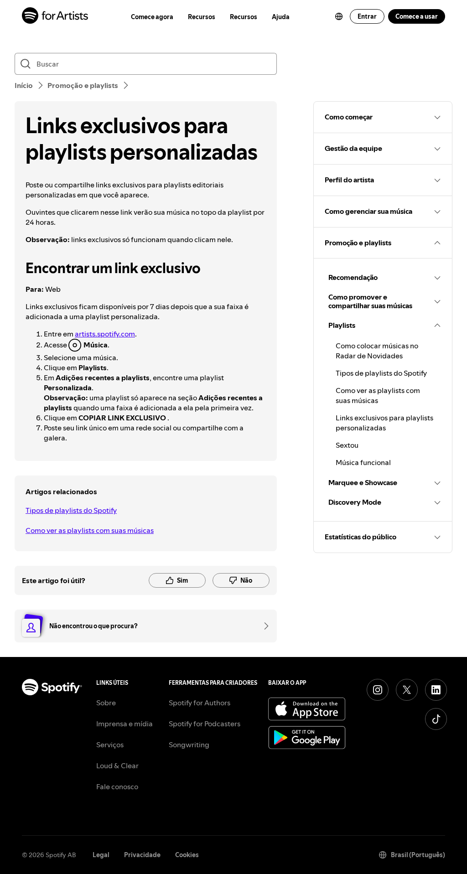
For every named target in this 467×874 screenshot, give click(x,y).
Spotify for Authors (199, 703)
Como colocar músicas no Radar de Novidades (377, 351)
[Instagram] (378, 690)
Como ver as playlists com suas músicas (90, 530)
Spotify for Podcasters (204, 724)
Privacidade (142, 854)
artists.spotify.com (105, 334)
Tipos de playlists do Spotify (71, 510)
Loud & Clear (117, 765)
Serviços (110, 745)
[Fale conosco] (263, 626)
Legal (101, 854)
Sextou (347, 445)
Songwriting (189, 745)
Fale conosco (117, 786)
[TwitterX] (407, 690)
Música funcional (363, 462)
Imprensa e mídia (124, 724)
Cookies (187, 854)
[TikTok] (436, 719)
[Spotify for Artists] (55, 16)
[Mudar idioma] (339, 16)
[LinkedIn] (436, 690)
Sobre (106, 703)
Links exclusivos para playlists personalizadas (384, 423)
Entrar (367, 16)
